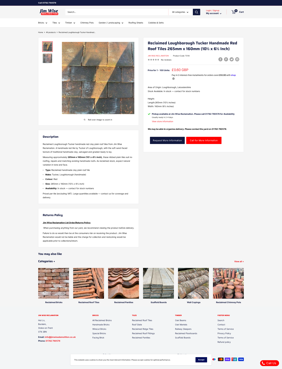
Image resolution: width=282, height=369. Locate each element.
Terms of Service (226, 329)
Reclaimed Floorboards (186, 333)
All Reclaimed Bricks (102, 320)
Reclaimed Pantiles (141, 337)
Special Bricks (99, 333)
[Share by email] (237, 59)
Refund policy (224, 342)
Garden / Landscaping (109, 23)
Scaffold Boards (182, 337)
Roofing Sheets (136, 23)
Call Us (270, 363)
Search (221, 320)
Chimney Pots (87, 23)
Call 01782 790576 (47, 3)
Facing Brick (98, 337)
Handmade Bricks (100, 324)
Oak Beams (180, 320)
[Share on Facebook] (220, 59)
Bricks (41, 23)
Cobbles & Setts (156, 23)
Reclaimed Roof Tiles (142, 320)
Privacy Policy (224, 333)
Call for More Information (204, 140)
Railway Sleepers (183, 329)
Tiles (54, 23)
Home (40, 32)
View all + (239, 261)
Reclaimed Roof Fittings (143, 333)
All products (51, 32)
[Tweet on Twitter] (232, 59)
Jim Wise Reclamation (158, 55)
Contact (221, 324)
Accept (201, 360)
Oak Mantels (181, 324)
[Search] (196, 12)
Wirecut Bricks (99, 329)
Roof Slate (137, 324)
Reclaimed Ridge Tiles (142, 329)
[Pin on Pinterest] (226, 59)
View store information (162, 121)
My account (212, 13)
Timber (68, 23)
